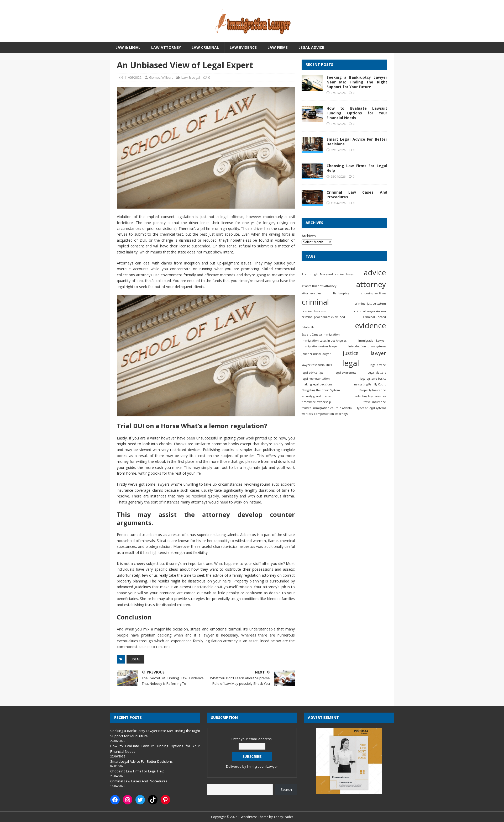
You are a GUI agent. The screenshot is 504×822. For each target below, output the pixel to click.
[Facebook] (115, 799)
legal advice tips (312, 372)
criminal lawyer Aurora (370, 311)
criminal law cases (314, 311)
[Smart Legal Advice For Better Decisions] (312, 149)
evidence (370, 325)
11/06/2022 (132, 77)
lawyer (378, 353)
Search (286, 789)
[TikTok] (153, 799)
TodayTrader (283, 817)
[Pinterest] (165, 799)
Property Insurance (372, 390)
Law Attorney (166, 47)
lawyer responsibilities (317, 365)
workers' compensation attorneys (325, 414)
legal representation (316, 378)
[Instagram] (127, 799)
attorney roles (311, 293)
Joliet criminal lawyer (316, 354)
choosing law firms (373, 293)
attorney (371, 284)
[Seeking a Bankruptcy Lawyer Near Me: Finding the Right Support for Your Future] (312, 87)
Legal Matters (377, 372)
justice (351, 353)
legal (135, 659)
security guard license (317, 396)
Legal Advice (311, 47)
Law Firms (277, 47)
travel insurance (375, 402)
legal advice (378, 365)
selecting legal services (370, 396)
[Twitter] (140, 799)
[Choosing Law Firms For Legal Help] (312, 176)
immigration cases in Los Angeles (324, 340)
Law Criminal (205, 47)
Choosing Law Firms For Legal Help (357, 168)
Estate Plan (309, 327)
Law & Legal (128, 47)
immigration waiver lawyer (320, 346)
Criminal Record (374, 317)
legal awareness (345, 372)
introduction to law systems (367, 346)
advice (375, 272)
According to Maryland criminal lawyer (328, 274)
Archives (309, 235)
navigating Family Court (370, 384)
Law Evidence (243, 47)
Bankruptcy (341, 293)
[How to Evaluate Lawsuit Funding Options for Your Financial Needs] (312, 118)
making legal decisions (317, 384)
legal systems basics (373, 378)
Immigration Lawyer (372, 340)
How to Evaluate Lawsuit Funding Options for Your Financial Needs (357, 113)
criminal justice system (370, 303)
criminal (315, 302)
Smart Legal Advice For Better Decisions (357, 141)
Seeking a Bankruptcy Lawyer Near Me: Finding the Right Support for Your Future (357, 82)
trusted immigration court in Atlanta (327, 408)
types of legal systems (371, 408)
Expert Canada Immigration (321, 334)
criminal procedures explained (323, 317)
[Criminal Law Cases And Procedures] (312, 202)
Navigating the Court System (321, 390)
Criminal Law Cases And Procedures (357, 194)
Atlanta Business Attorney (319, 286)
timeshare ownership (316, 402)
